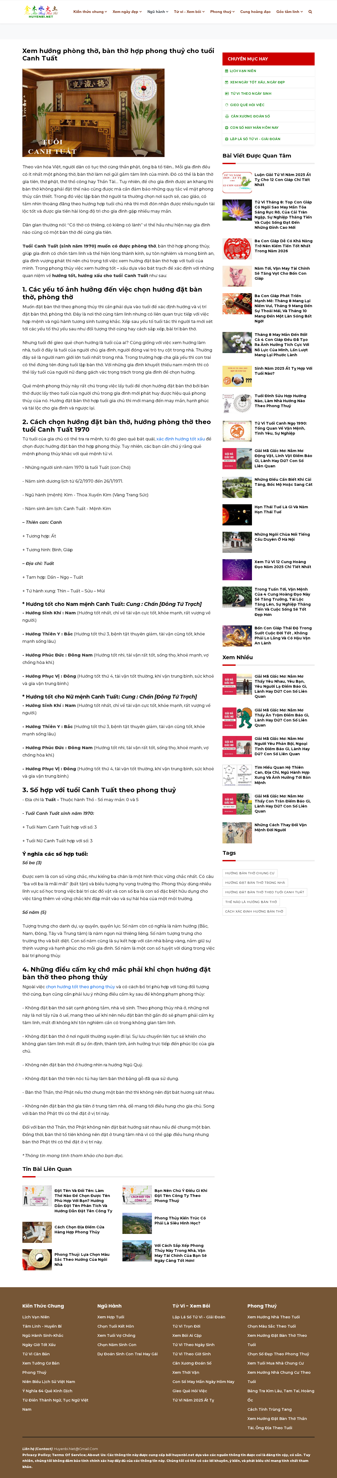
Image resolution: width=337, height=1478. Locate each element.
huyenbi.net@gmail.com (76, 1449)
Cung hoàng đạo (255, 11)
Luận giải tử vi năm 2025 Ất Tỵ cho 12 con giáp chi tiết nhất (283, 179)
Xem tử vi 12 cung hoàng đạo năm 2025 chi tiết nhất (283, 564)
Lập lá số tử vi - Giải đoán (198, 1317)
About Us (96, 1455)
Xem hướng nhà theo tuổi (273, 1317)
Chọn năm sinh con (116, 1344)
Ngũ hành (156, 11)
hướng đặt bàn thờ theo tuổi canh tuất (264, 892)
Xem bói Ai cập (187, 1335)
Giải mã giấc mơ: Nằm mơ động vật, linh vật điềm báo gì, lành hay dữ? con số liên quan (283, 458)
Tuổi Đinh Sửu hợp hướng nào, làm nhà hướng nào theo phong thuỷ (280, 400)
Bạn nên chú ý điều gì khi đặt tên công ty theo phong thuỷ (181, 1195)
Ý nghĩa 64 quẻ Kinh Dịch (47, 1391)
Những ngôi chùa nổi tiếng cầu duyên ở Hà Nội (282, 537)
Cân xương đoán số (191, 1363)
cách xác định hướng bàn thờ (254, 911)
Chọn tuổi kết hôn (115, 1326)
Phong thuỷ (220, 11)
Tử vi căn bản (36, 1354)
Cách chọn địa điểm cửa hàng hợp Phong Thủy (79, 1229)
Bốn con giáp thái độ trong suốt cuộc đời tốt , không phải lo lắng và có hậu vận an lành (283, 636)
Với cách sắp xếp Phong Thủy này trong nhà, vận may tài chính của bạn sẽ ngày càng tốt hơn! (181, 1253)
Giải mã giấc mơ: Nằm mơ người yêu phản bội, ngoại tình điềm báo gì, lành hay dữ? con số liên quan (282, 746)
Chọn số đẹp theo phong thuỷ (278, 1354)
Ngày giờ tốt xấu (39, 1344)
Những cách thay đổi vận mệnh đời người (281, 827)
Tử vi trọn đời (186, 1326)
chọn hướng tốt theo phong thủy (80, 986)
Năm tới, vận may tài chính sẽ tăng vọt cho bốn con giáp (282, 273)
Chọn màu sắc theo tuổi (271, 1326)
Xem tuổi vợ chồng (116, 1335)
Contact (43, 1449)
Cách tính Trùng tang (269, 1409)
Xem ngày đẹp (125, 11)
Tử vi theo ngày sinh (193, 1344)
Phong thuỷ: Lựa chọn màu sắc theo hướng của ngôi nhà (82, 1259)
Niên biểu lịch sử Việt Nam (48, 1381)
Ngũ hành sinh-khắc (42, 1335)
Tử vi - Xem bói (187, 11)
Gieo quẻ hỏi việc (189, 1391)
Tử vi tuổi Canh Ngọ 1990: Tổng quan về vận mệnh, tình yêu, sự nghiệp (281, 428)
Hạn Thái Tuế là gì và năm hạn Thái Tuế (281, 509)
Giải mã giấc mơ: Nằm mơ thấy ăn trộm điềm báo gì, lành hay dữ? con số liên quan (282, 718)
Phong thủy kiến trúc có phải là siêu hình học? (180, 1220)
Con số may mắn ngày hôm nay (203, 1381)
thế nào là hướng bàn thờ (251, 902)
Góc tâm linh (287, 11)
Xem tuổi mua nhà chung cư (275, 1363)
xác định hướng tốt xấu (180, 438)
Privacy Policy (36, 1455)
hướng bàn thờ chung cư (250, 873)
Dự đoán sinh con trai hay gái (127, 1354)
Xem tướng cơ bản (41, 1363)
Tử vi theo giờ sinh (191, 1354)
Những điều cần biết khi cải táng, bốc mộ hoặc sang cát (284, 482)
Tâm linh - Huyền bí (42, 1326)
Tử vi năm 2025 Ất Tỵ (193, 1400)
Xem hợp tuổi (110, 1317)
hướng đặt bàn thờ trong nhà (255, 883)
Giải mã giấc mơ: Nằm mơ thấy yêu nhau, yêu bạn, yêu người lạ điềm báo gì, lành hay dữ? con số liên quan (281, 686)
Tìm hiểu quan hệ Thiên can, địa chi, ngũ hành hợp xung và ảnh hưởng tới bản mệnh (283, 775)
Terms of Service (69, 1455)
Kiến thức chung (88, 11)
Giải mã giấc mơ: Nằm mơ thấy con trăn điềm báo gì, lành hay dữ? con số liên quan (283, 804)
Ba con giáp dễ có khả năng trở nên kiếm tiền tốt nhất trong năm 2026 (284, 246)
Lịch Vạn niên (35, 1317)
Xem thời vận (185, 1372)
